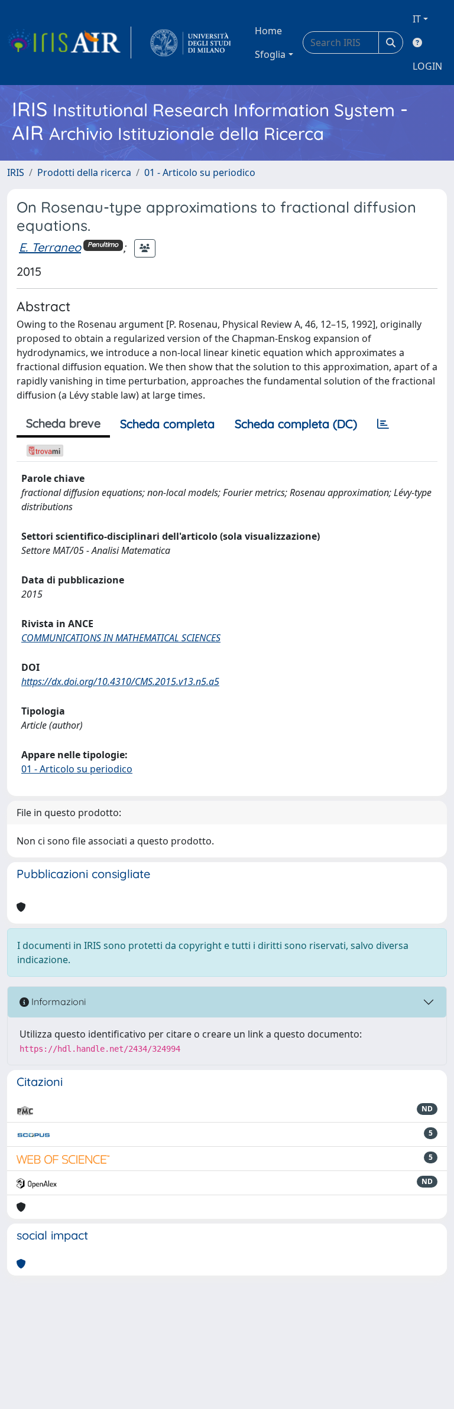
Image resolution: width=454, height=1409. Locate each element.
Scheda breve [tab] (63, 423)
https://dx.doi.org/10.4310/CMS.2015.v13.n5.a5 (120, 681)
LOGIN (427, 66)
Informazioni (57, 1001)
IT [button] (417, 18)
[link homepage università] (191, 42)
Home (268, 30)
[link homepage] (69, 42)
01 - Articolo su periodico (199, 172)
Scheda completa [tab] (167, 423)
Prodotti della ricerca (84, 172)
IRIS (15, 172)
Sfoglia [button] (270, 54)
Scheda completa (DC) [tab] (296, 423)
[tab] (383, 424)
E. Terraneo (50, 247)
